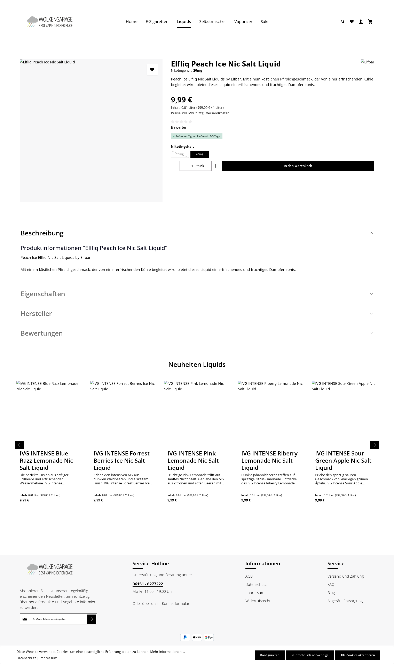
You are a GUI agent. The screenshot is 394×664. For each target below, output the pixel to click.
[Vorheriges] (19, 445)
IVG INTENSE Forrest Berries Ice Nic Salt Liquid (122, 460)
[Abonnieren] (91, 619)
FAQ (331, 584)
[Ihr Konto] (361, 21)
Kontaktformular (175, 603)
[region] (91, 130)
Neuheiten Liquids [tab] (197, 364)
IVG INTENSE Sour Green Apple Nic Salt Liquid (343, 460)
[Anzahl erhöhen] (215, 166)
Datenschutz (256, 584)
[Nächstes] (374, 445)
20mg (199, 154)
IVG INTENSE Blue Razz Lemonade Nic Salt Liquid (46, 460)
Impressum (254, 592)
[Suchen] (343, 21)
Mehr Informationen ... (167, 651)
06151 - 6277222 (148, 584)
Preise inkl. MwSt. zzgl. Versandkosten (200, 113)
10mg (182, 155)
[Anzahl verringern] (175, 166)
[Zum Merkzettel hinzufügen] (152, 69)
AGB (249, 576)
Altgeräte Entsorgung (345, 600)
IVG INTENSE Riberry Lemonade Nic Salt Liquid (269, 460)
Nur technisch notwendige (310, 655)
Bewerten (179, 127)
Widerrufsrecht (257, 600)
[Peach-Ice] (91, 130)
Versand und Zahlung (346, 576)
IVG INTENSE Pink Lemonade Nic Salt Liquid (193, 460)
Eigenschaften (43, 293)
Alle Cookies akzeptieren (357, 655)
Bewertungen (42, 333)
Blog (331, 592)
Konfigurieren (269, 655)
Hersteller (36, 313)
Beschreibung (42, 232)
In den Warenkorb (298, 166)
